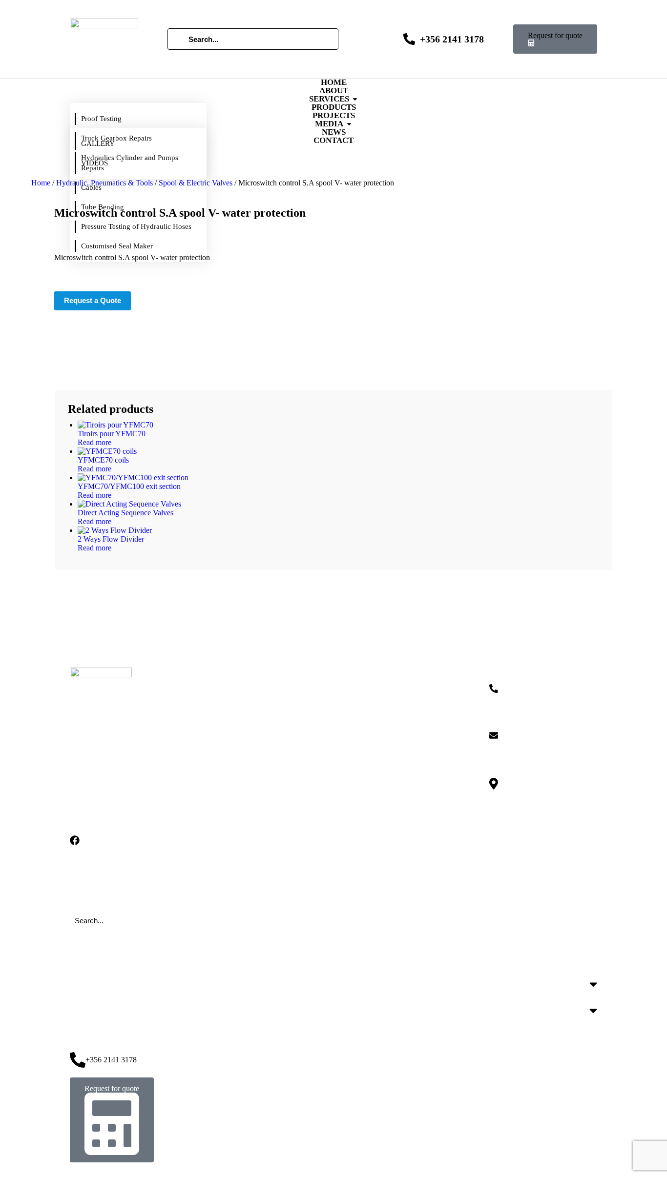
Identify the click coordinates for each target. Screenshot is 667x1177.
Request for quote (555, 35)
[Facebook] (75, 840)
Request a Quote (92, 300)
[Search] (178, 39)
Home (40, 183)
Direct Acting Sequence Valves (125, 512)
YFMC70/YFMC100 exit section (129, 486)
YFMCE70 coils (103, 460)
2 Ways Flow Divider (111, 539)
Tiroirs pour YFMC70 (112, 433)
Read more (94, 442)
